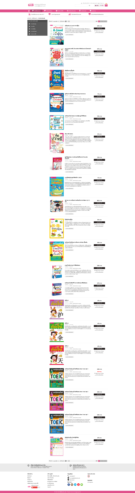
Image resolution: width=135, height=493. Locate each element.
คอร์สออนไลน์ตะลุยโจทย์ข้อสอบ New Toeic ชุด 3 (76, 369)
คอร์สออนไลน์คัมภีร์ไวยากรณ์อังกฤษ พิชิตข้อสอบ (76, 283)
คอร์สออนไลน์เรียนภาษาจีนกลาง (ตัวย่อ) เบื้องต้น (76, 242)
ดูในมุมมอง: (62, 21)
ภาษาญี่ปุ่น (33, 29)
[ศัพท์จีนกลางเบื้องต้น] (57, 80)
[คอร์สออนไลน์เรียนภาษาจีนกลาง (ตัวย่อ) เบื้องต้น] (57, 251)
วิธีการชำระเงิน (56, 476)
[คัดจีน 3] (57, 309)
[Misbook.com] (40, 4)
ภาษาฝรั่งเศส (34, 31)
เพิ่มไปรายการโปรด (100, 31)
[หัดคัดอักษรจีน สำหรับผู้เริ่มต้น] (57, 446)
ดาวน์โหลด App (50, 483)
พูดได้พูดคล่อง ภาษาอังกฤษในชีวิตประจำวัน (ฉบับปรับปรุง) (76, 157)
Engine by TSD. (78, 491)
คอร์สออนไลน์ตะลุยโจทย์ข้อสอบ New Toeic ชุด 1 (76, 414)
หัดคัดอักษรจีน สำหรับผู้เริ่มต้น (72, 437)
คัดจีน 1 (67, 346)
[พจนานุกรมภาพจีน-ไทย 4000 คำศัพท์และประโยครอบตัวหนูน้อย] (57, 57)
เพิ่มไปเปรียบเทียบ (99, 32)
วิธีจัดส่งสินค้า (50, 479)
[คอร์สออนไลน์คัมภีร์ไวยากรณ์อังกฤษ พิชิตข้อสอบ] (57, 289)
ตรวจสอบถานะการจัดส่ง (52, 481)
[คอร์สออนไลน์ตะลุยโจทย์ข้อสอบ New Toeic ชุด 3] (57, 378)
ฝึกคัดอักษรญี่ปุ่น (68, 219)
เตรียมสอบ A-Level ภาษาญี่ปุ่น (72, 25)
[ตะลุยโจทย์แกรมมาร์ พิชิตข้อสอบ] (57, 272)
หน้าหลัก (29, 18)
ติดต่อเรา (29, 477)
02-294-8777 (72, 476)
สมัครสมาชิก (95, 3)
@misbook (72, 480)
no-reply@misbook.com (75, 478)
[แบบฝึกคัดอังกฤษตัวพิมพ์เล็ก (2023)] (57, 186)
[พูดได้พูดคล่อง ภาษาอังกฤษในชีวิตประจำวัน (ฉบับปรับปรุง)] (57, 163)
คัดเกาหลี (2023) (69, 133)
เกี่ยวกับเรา (29, 476)
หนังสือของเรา (34, 18)
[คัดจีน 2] (57, 332)
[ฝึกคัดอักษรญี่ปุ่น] (57, 228)
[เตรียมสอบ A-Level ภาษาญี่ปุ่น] (57, 35)
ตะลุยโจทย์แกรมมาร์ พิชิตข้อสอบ (72, 265)
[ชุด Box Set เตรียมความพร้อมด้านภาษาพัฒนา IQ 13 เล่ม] (57, 206)
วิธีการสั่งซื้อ (49, 476)
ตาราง (69, 21)
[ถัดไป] (106, 21)
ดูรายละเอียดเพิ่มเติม (69, 34)
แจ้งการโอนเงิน (50, 477)
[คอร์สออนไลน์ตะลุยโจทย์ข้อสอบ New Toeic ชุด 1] (57, 423)
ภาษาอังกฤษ (33, 24)
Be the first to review (77, 96)
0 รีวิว (71, 96)
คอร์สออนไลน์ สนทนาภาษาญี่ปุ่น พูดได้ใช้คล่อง (75, 116)
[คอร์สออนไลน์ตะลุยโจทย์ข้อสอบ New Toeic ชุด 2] (57, 401)
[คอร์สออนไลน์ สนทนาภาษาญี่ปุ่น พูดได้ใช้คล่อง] (57, 122)
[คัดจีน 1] (57, 355)
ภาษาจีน (33, 26)
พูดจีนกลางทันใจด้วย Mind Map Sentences (75, 93)
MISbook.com (63, 492)
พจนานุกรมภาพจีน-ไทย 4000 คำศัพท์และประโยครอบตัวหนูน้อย (78, 49)
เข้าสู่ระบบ (102, 3)
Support (49, 487)
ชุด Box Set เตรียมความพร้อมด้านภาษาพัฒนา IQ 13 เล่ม (77, 201)
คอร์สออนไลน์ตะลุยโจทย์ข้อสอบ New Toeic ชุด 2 (76, 391)
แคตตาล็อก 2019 (50, 485)
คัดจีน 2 (67, 323)
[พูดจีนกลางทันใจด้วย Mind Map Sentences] (57, 102)
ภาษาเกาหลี (33, 34)
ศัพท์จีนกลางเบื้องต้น (69, 70)
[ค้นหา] (89, 5)
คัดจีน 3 (67, 300)
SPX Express (90, 482)
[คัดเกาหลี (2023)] (57, 143)
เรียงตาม (51, 21)
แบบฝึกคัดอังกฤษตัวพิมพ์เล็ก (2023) (73, 177)
